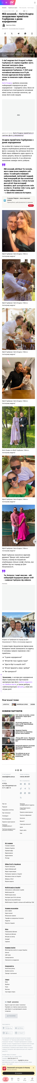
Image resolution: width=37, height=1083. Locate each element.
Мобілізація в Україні (12, 887)
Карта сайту (23, 830)
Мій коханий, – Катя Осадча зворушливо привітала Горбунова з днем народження (27, 7)
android (7, 1027)
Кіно (6, 929)
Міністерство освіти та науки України (16, 950)
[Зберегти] (32, 33)
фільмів (20, 687)
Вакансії (22, 821)
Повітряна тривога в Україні (13, 874)
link (21, 784)
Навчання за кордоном (12, 960)
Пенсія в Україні (10, 923)
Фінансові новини (10, 915)
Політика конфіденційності (7, 825)
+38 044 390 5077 (25, 777)
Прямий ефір (9, 850)
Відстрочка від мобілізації (13, 900)
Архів (21, 827)
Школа (7, 952)
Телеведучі (5, 816)
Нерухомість (9, 966)
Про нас (4, 803)
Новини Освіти (10, 948)
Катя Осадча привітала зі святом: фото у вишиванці (17, 134)
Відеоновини (9, 853)
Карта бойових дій (10, 869)
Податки (7, 920)
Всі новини (9, 843)
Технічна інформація (25, 815)
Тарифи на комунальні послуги (14, 918)
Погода (7, 858)
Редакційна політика (8, 809)
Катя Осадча (7, 83)
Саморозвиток (9, 957)
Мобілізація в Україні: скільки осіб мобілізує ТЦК (19, 902)
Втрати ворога (9, 881)
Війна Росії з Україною (13, 864)
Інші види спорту (10, 992)
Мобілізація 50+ (9, 892)
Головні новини (10, 845)
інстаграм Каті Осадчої (16, 29)
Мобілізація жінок (10, 895)
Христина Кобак (11, 25)
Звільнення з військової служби (14, 890)
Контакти (22, 818)
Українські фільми (10, 934)
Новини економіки (11, 908)
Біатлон (7, 989)
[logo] (12, 2)
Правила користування (8, 822)
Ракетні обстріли (10, 866)
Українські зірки (13, 7)
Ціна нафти (8, 911)
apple (20, 1027)
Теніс (6, 987)
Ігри (21, 833)
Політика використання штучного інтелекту (8, 830)
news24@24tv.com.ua (8, 777)
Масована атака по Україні (13, 876)
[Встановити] (18, 1071)
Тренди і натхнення (11, 973)
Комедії (7, 939)
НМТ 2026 (8, 955)
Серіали (7, 941)
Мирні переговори (10, 871)
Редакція (4, 806)
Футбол (7, 984)
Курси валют (9, 913)
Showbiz (4, 7)
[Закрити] (33, 1067)
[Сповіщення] (35, 2)
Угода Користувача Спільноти (25, 808)
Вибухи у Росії (9, 879)
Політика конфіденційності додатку (27, 804)
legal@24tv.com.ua (23, 1060)
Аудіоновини (9, 855)
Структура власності (25, 824)
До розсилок (11, 1016)
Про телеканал (6, 813)
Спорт (7, 979)
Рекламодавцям (6, 819)
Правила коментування (26, 812)
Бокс (6, 982)
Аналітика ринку (10, 968)
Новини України (10, 848)
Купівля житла (9, 971)
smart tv (7, 1032)
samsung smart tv (20, 1032)
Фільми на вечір (10, 936)
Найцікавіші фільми (11, 931)
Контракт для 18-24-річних (13, 897)
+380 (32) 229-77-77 (12, 1058)
